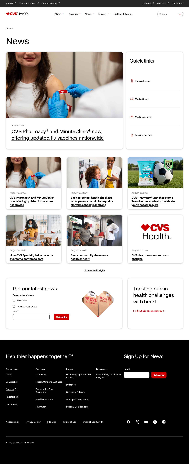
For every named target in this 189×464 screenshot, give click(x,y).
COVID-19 (41, 374)
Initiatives (71, 384)
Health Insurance (44, 399)
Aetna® (9, 3)
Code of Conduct (91, 421)
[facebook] (128, 422)
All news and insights (94, 270)
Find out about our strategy (147, 310)
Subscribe (61, 316)
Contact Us (177, 3)
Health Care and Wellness (49, 381)
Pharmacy (41, 406)
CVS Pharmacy (49, 3)
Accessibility (12, 421)
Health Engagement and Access (78, 376)
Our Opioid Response (77, 399)
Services (73, 13)
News (88, 13)
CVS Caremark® (27, 3)
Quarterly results (143, 135)
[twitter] (137, 422)
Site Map (51, 421)
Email (16, 311)
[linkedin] (163, 422)
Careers (147, 3)
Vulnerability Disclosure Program (108, 376)
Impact (102, 13)
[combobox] (170, 14)
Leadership (11, 381)
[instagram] (155, 422)
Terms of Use (69, 421)
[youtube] (146, 422)
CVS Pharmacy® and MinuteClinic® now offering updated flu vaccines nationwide (32, 201)
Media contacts (143, 116)
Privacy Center (33, 421)
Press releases (142, 80)
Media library (142, 98)
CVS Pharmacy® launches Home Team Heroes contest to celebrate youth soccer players (153, 201)
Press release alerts (27, 306)
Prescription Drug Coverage (45, 390)
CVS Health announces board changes (150, 257)
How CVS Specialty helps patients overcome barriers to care (31, 257)
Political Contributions (77, 406)
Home (8, 28)
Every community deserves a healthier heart (89, 257)
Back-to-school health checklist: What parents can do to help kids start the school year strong (92, 201)
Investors (161, 3)
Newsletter (22, 300)
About (58, 13)
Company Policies (75, 391)
